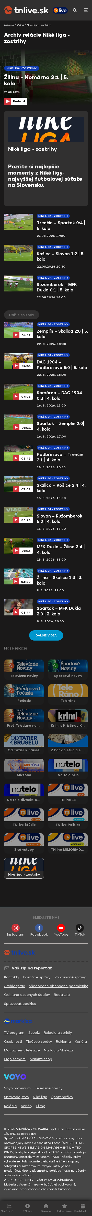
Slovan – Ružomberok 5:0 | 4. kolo (59, 519)
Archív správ (14, 986)
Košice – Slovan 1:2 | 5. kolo (60, 256)
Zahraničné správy (70, 977)
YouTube (61, 934)
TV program (14, 1032)
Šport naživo (62, 1097)
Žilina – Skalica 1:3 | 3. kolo (59, 580)
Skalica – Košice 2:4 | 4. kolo (61, 488)
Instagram (15, 934)
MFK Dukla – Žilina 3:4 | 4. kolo (61, 549)
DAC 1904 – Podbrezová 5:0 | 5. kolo (62, 365)
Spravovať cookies (20, 1003)
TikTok (80, 934)
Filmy (40, 1106)
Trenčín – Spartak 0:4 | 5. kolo (61, 225)
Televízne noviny (48, 1088)
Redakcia (62, 994)
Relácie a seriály (58, 1032)
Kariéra (81, 1041)
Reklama (63, 1041)
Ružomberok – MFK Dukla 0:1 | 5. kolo (57, 287)
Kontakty (11, 977)
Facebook (39, 934)
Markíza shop (41, 1059)
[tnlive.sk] (26, 10)
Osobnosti (13, 1041)
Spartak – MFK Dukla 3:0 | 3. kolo (59, 611)
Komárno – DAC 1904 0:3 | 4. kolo (59, 395)
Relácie (10, 1106)
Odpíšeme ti (15, 1059)
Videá (20, 25)
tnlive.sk (9, 25)
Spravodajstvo (16, 1097)
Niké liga (40, 1097)
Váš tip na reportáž (32, 968)
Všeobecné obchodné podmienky (58, 986)
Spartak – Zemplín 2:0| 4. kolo (60, 426)
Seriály (26, 1106)
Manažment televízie (22, 1050)
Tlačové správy (39, 1041)
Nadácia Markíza (58, 1050)
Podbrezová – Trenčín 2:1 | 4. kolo (60, 457)
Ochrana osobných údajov (27, 994)
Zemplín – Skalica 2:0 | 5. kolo (62, 334)
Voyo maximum (17, 1088)
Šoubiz (34, 1032)
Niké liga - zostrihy (53, 216)
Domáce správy (36, 977)
